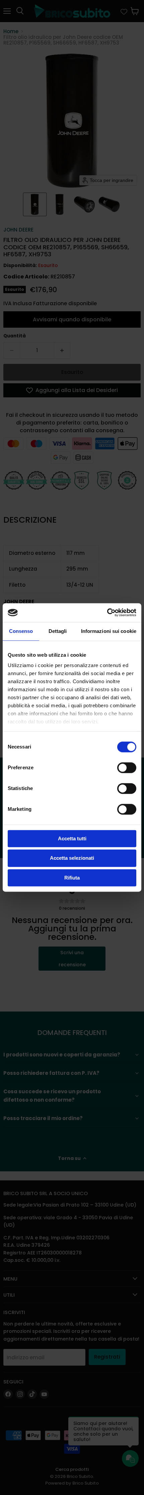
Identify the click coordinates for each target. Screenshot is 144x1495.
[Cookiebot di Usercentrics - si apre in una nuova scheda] (107, 612)
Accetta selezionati (72, 858)
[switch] (126, 767)
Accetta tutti (72, 838)
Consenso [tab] (21, 631)
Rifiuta (72, 878)
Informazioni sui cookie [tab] (108, 631)
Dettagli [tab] (58, 631)
